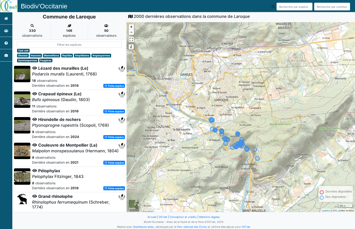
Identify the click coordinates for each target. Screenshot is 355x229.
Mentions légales (209, 217)
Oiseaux (23, 55)
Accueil (152, 217)
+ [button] (131, 27)
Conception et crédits (183, 217)
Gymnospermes (27, 60)
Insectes (36, 55)
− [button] (131, 32)
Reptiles (67, 55)
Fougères (45, 60)
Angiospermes (101, 55)
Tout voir (23, 50)
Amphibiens (82, 55)
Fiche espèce (115, 85)
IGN (335, 210)
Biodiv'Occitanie (44, 6)
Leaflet (325, 210)
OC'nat (163, 217)
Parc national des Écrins (192, 226)
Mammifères (51, 55)
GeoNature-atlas (143, 226)
